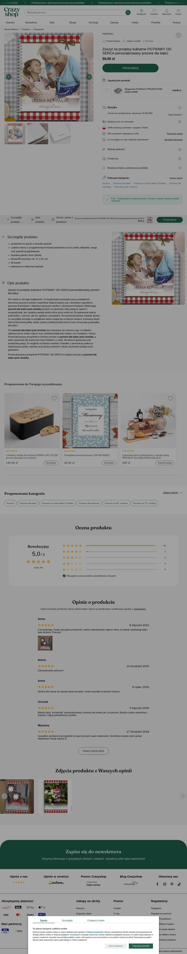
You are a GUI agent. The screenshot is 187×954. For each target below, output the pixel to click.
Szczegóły (67, 920)
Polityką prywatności (95, 932)
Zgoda (43, 920)
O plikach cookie (95, 920)
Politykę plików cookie (71, 937)
